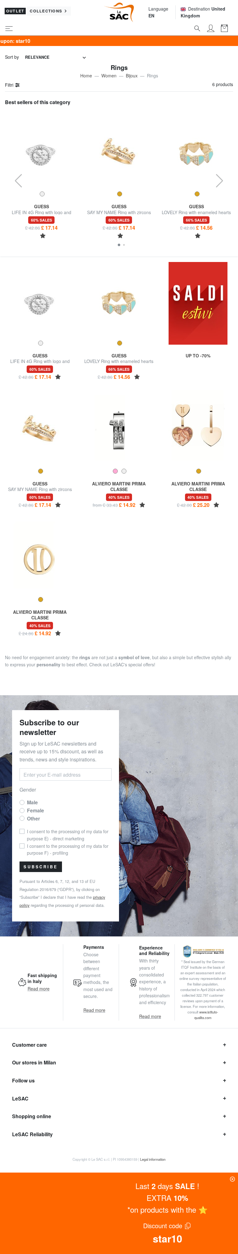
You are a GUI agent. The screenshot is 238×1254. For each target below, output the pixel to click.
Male (32, 802)
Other (33, 818)
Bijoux (132, 75)
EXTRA (167, 1197)
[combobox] (55, 57)
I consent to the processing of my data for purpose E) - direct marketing (67, 834)
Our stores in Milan (34, 1062)
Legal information (152, 1159)
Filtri (10, 85)
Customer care (29, 1044)
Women (109, 75)
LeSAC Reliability (32, 1134)
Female (35, 810)
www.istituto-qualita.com (206, 1014)
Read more (39, 988)
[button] (119, 245)
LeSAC (20, 1098)
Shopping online (31, 1116)
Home (86, 75)
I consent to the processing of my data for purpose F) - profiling (67, 849)
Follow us (23, 1080)
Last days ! (167, 1185)
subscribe (41, 867)
